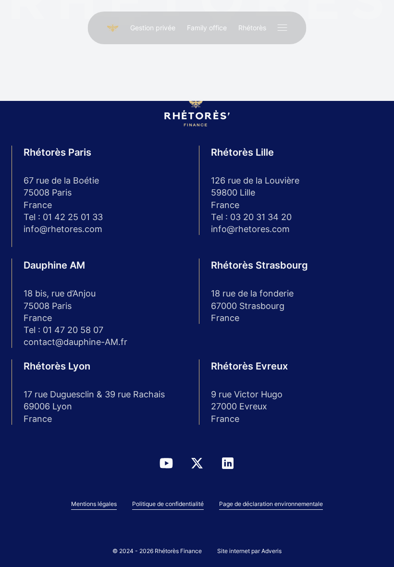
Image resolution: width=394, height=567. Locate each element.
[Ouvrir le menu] (282, 28)
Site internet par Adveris (249, 551)
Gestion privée (152, 28)
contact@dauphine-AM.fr (75, 342)
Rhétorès (252, 28)
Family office (207, 28)
